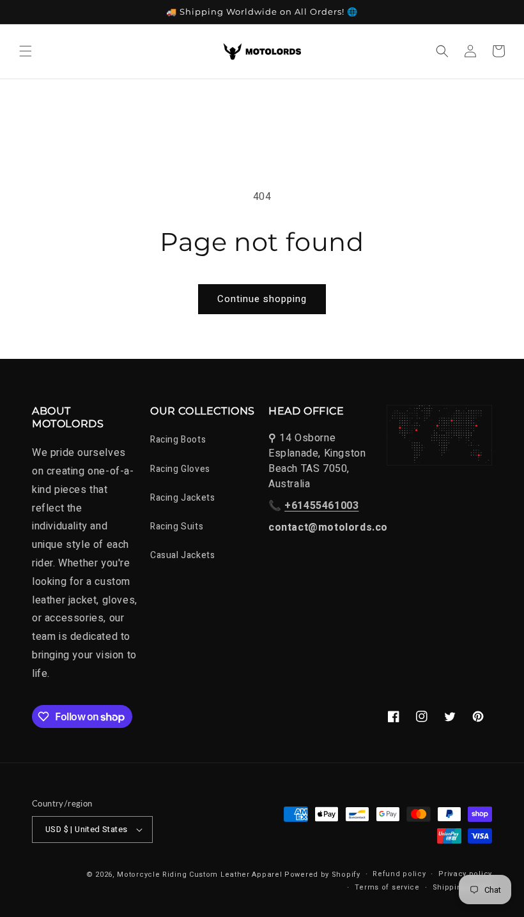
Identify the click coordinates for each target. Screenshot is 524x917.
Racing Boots (178, 439)
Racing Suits (176, 526)
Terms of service (387, 887)
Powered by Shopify (322, 874)
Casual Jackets (182, 555)
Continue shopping (262, 299)
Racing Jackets (182, 497)
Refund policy (399, 873)
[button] (26, 51)
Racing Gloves (180, 469)
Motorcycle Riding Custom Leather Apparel (199, 874)
